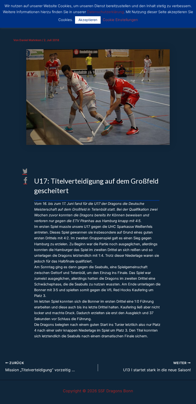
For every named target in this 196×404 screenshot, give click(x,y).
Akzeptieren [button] (87, 20)
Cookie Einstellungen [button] (120, 19)
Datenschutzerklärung (105, 12)
